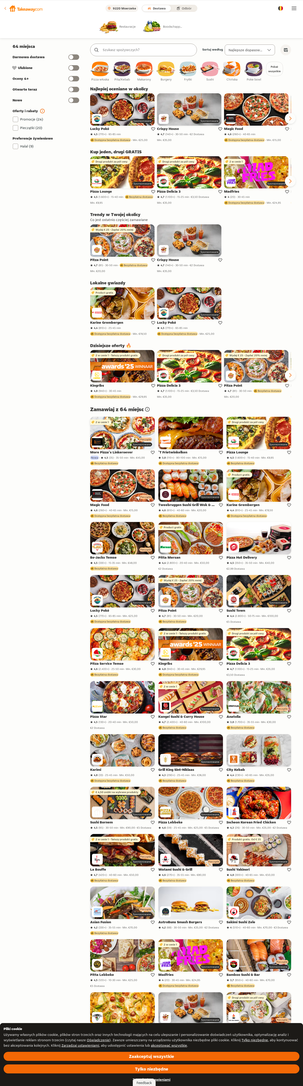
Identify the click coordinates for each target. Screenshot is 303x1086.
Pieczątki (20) (31, 127)
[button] (23, 8)
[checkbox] (100, 72)
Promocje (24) (31, 119)
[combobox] (148, 50)
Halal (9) (27, 146)
